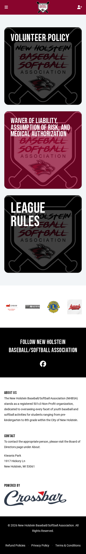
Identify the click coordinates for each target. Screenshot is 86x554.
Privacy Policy (40, 545)
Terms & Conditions (68, 545)
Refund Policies (15, 545)
